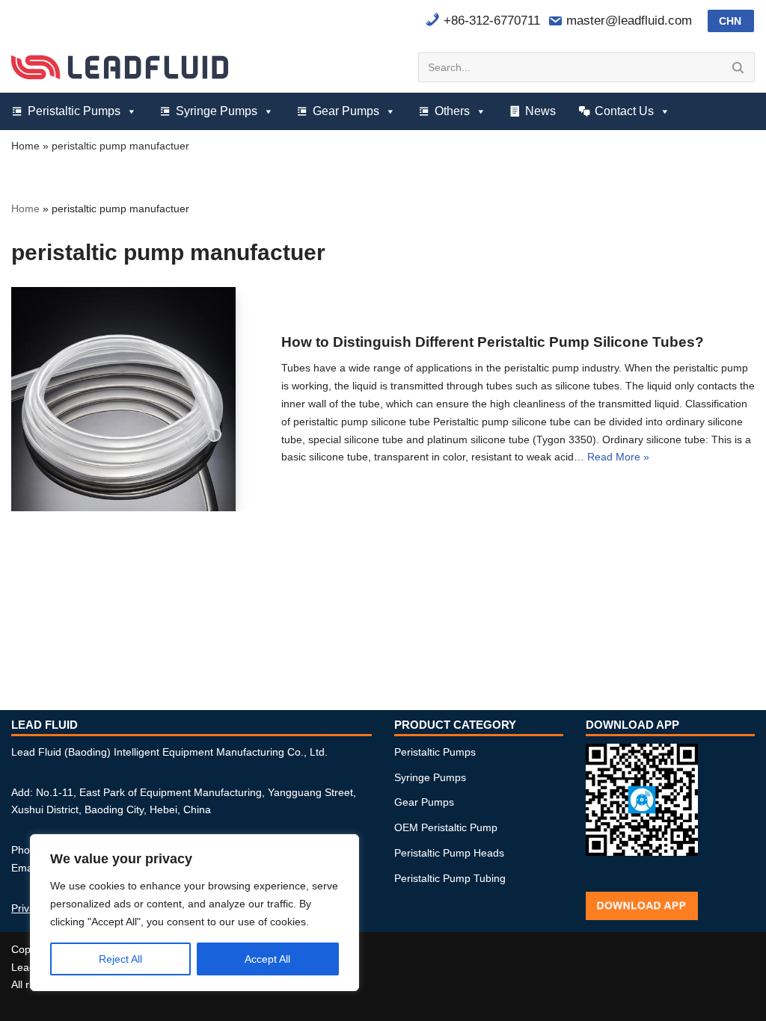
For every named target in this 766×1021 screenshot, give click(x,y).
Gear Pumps (346, 111)
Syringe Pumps (216, 111)
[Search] (738, 67)
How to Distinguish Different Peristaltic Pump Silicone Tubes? (492, 342)
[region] (194, 912)
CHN (730, 21)
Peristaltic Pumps (74, 111)
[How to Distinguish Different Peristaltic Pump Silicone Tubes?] (123, 399)
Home (25, 146)
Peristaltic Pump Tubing (450, 878)
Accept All (267, 959)
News (540, 111)
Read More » (618, 457)
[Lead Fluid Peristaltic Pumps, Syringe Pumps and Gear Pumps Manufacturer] (119, 66)
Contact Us (624, 111)
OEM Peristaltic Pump (445, 827)
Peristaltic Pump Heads (449, 853)
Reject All (120, 959)
